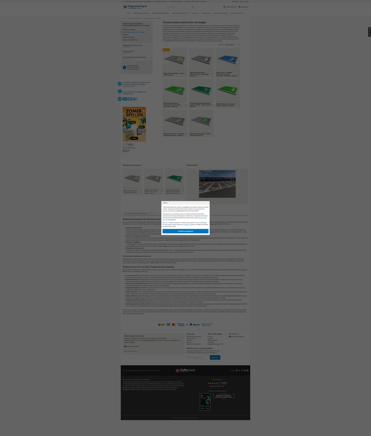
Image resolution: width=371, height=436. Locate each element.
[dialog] (185, 218)
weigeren (187, 224)
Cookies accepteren (185, 231)
